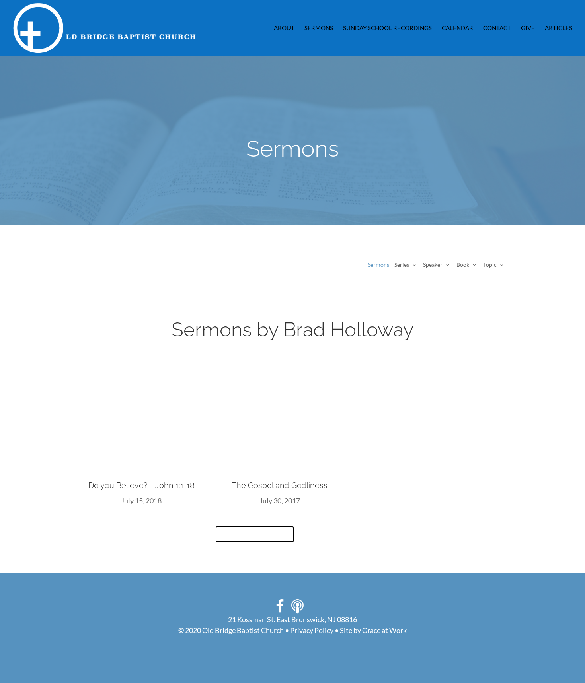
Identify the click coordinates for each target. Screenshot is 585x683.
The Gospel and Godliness (280, 485)
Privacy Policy (311, 630)
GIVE (528, 28)
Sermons (318, 28)
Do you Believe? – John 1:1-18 (141, 485)
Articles (558, 28)
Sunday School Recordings (387, 28)
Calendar (457, 28)
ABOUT (284, 28)
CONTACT (497, 28)
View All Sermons (254, 534)
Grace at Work (384, 630)
